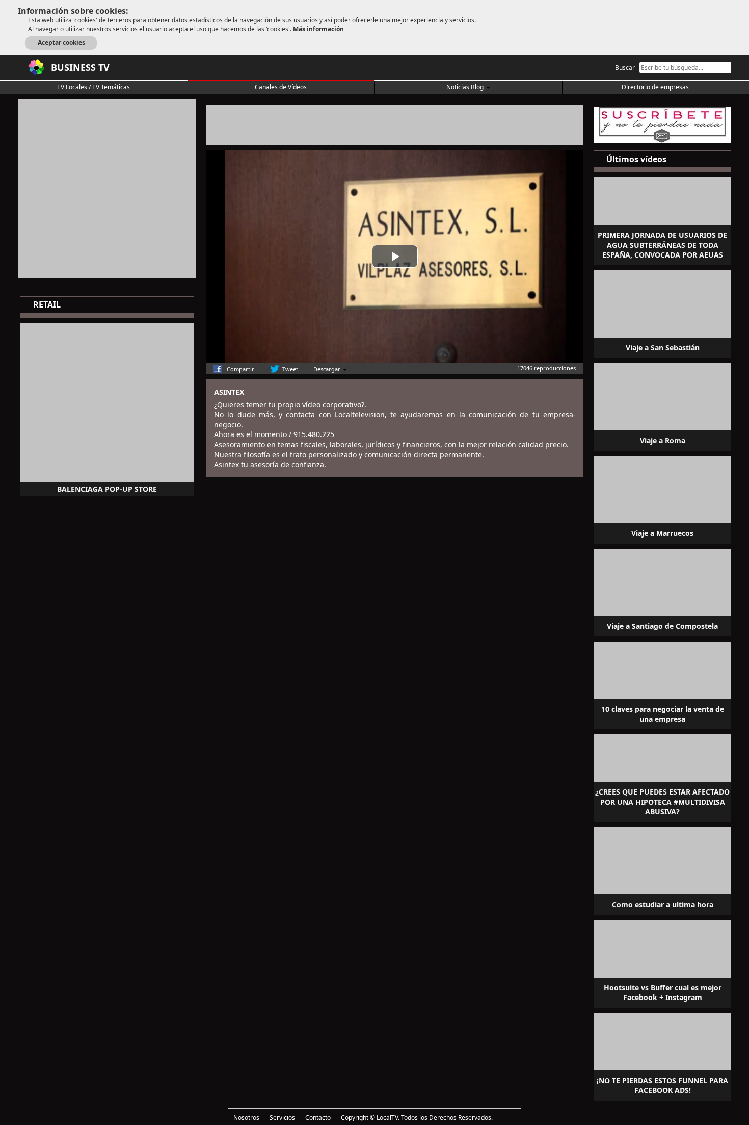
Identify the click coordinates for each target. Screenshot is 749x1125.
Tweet (290, 369)
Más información (318, 28)
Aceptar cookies (61, 42)
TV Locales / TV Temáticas (93, 87)
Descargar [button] (327, 369)
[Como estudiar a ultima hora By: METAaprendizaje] (662, 870)
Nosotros (246, 1117)
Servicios (282, 1117)
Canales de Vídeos (281, 87)
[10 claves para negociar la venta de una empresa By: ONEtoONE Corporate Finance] (662, 684)
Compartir (240, 369)
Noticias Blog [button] (465, 87)
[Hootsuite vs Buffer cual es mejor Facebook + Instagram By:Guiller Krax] (662, 962)
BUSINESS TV (80, 67)
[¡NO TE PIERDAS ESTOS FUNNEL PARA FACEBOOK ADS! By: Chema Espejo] (662, 1055)
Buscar (625, 67)
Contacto (318, 1117)
